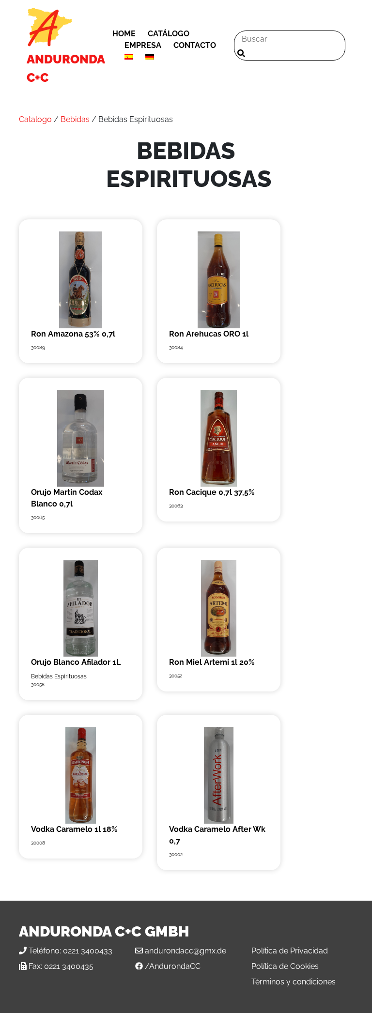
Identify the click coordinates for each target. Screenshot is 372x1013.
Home (124, 33)
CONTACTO (194, 45)
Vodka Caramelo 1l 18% (74, 829)
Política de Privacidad (289, 950)
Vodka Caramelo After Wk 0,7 (217, 835)
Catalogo (35, 119)
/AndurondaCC (173, 966)
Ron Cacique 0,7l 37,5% (212, 492)
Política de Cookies (285, 966)
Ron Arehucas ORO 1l (208, 333)
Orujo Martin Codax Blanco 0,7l (67, 498)
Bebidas (75, 119)
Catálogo (168, 33)
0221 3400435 (68, 966)
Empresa (142, 45)
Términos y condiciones (293, 981)
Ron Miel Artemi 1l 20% (212, 662)
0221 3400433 (87, 950)
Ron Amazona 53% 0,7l (73, 333)
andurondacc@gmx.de (185, 950)
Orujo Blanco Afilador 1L (76, 662)
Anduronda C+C (66, 68)
